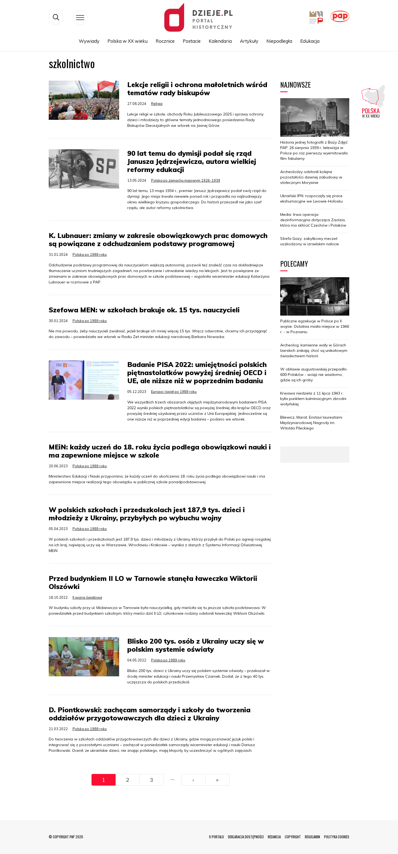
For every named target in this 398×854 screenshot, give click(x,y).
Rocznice (165, 41)
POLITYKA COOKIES (336, 836)
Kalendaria (220, 41)
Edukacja (309, 41)
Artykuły (249, 41)
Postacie (192, 41)
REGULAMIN (312, 836)
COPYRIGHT (293, 836)
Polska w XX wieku (127, 41)
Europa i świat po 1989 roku (174, 391)
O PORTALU (216, 836)
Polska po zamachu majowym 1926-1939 (185, 180)
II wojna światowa (87, 597)
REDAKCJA (274, 836)
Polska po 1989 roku (90, 254)
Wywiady (89, 41)
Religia (156, 103)
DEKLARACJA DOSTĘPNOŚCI (246, 836)
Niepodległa (279, 41)
